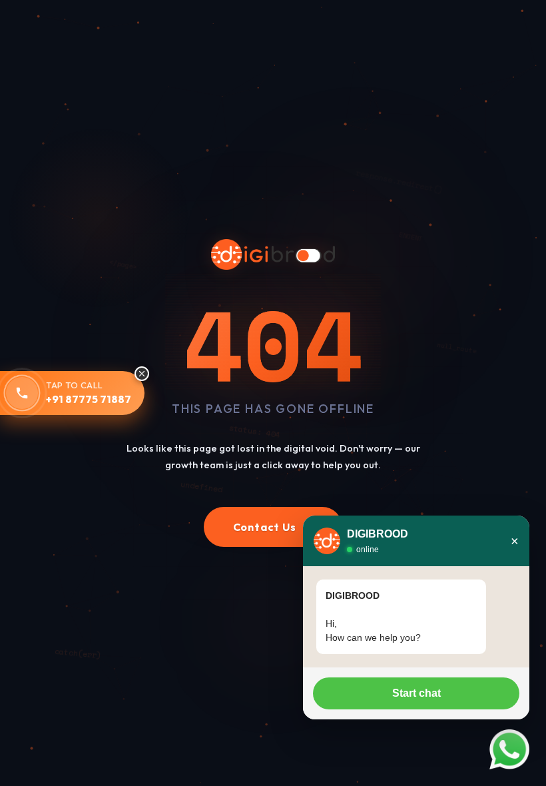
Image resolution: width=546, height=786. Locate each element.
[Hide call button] (142, 373)
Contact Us (273, 527)
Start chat (416, 693)
